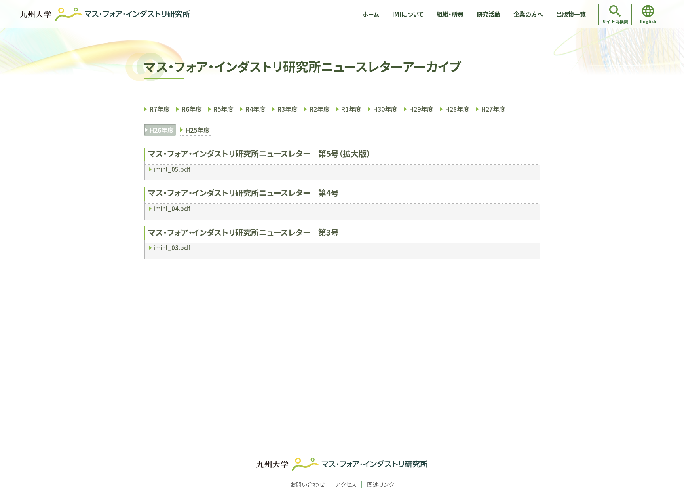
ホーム (370, 14)
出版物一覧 (571, 14)
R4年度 (255, 109)
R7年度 (159, 109)
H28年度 (457, 109)
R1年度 (351, 109)
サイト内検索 (615, 21)
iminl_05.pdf (172, 169)
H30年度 (385, 109)
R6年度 (191, 109)
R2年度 (319, 109)
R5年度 (223, 109)
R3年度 (287, 109)
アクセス (345, 484)
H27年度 (493, 109)
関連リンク (380, 484)
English (648, 21)
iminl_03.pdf (172, 247)
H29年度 (421, 109)
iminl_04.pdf (172, 208)
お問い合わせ (307, 484)
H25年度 (197, 130)
